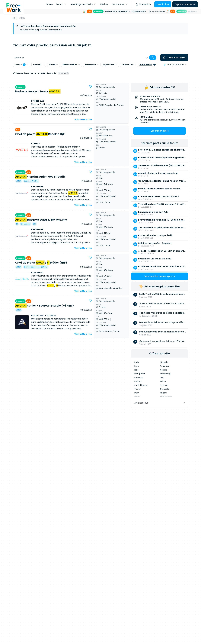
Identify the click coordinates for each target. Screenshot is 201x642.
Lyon (136, 366)
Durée (52, 64)
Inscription (163, 4)
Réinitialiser (145, 64)
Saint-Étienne (140, 385)
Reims (163, 381)
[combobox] (85, 57)
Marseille (164, 362)
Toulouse (164, 366)
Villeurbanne (166, 396)
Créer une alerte (176, 57)
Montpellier (139, 373)
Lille (161, 377)
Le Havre (164, 385)
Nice (136, 369)
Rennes (137, 381)
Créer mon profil (160, 130)
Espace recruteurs (185, 4)
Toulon (137, 389)
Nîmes (137, 396)
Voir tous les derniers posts (160, 276)
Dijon (136, 392)
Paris (136, 362)
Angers (163, 392)
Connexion (145, 4)
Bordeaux (138, 377)
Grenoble (164, 389)
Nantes (163, 369)
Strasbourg (165, 373)
